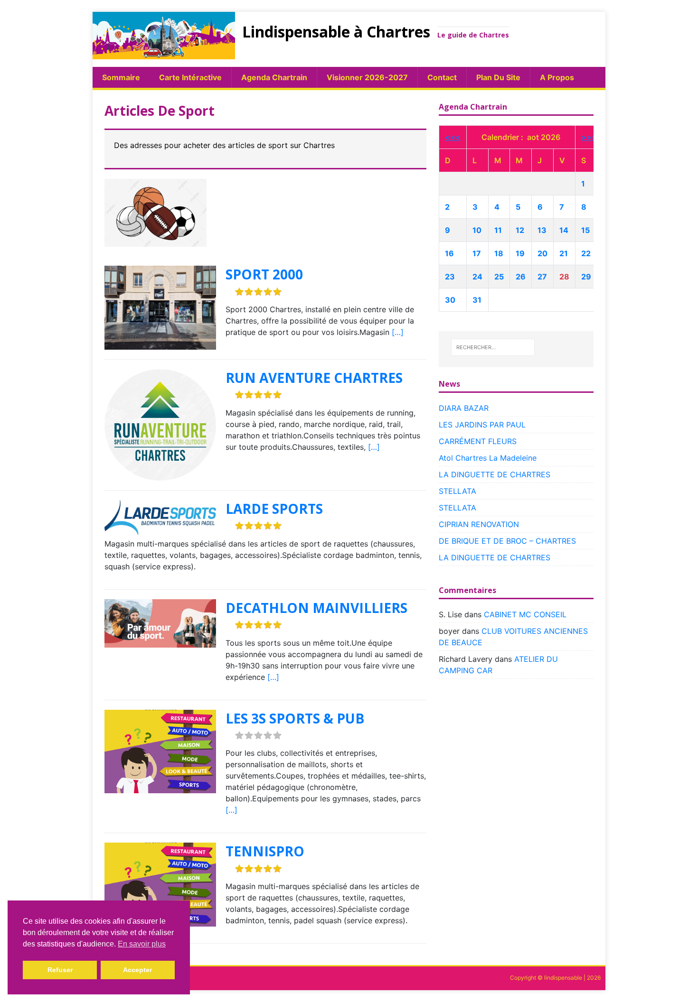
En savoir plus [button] (142, 944)
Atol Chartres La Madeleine (488, 458)
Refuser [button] (60, 970)
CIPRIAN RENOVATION (479, 524)
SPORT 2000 (264, 274)
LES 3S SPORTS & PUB (295, 718)
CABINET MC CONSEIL (525, 614)
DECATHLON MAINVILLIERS (316, 608)
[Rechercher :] (492, 347)
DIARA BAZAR (464, 408)
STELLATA (457, 491)
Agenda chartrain (274, 77)
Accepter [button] (137, 970)
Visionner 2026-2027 (367, 77)
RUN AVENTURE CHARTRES (314, 378)
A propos (557, 77)
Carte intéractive (190, 77)
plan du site (498, 77)
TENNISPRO (265, 851)
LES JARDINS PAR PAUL (482, 424)
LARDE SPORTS (274, 509)
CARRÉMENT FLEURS (478, 441)
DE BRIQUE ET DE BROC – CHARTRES (507, 541)
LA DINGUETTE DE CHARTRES (494, 474)
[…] (398, 332)
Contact (442, 77)
